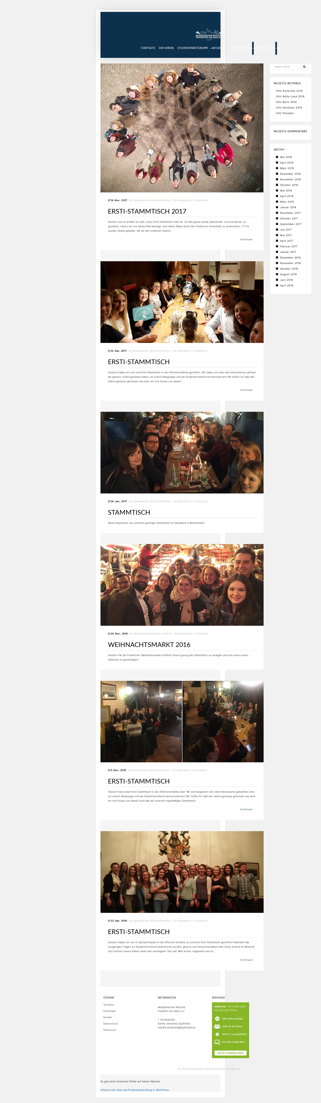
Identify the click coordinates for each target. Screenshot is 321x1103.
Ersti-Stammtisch (139, 362)
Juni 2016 (286, 279)
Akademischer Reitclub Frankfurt (152, 200)
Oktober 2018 (289, 184)
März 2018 (287, 201)
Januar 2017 (288, 251)
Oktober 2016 (289, 268)
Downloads (109, 1010)
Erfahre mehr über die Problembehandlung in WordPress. (134, 1089)
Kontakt (107, 1017)
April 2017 (286, 240)
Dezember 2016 (290, 257)
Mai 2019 (286, 157)
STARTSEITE (148, 48)
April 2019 (287, 162)
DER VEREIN (166, 48)
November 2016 (290, 263)
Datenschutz (110, 1023)
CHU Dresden (285, 113)
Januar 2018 (288, 207)
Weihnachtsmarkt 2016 (149, 645)
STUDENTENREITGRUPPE (192, 48)
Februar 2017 (288, 246)
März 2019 (287, 168)
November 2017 (290, 212)
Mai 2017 (286, 235)
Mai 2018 (286, 190)
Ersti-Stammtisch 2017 (147, 211)
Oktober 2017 (289, 218)
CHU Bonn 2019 (286, 101)
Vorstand (108, 1004)
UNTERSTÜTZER (264, 48)
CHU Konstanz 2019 (289, 107)
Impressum (109, 1029)
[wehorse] (230, 1030)
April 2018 (287, 196)
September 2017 (291, 224)
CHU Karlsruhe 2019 (289, 90)
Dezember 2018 (290, 173)
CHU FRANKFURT (240, 48)
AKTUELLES (219, 48)
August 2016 (288, 274)
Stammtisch (184, 200)
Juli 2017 (286, 229)
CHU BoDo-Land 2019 (290, 96)
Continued (246, 239)
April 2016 (287, 285)
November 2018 (290, 179)
